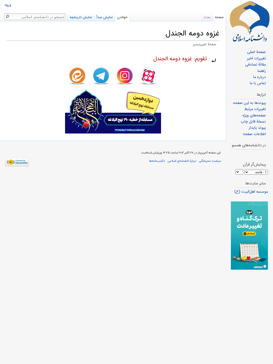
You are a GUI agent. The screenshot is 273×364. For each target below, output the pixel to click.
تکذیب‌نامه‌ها (157, 161)
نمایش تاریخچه (81, 17)
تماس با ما (258, 83)
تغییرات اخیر (256, 58)
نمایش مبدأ (105, 17)
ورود (7, 5)
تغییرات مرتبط (255, 109)
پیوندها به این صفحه (249, 103)
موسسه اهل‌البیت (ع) (251, 192)
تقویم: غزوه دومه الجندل (180, 58)
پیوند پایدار (257, 128)
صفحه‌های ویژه (254, 115)
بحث (207, 17)
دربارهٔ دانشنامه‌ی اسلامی (182, 161)
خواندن (122, 17)
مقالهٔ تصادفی (255, 65)
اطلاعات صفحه (254, 134)
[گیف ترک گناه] (249, 235)
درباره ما (259, 77)
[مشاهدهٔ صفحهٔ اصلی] (249, 21)
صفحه (219, 17)
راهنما (261, 71)
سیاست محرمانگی (210, 161)
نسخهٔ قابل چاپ (253, 122)
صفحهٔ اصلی (256, 52)
